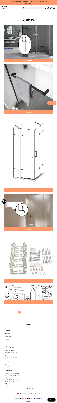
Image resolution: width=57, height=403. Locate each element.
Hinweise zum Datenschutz (12, 375)
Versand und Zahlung (11, 381)
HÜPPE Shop (30, 388)
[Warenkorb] (50, 8)
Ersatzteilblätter (9, 366)
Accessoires (8, 336)
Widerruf (28, 324)
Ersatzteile (8, 333)
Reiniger (7, 339)
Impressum (8, 383)
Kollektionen (9, 13)
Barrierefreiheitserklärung (12, 379)
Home (3, 13)
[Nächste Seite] (37, 312)
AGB (6, 377)
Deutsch (36, 393)
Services (7, 342)
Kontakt (7, 365)
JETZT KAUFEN (28, 3)
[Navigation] (54, 8)
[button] (45, 8)
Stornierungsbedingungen (12, 373)
